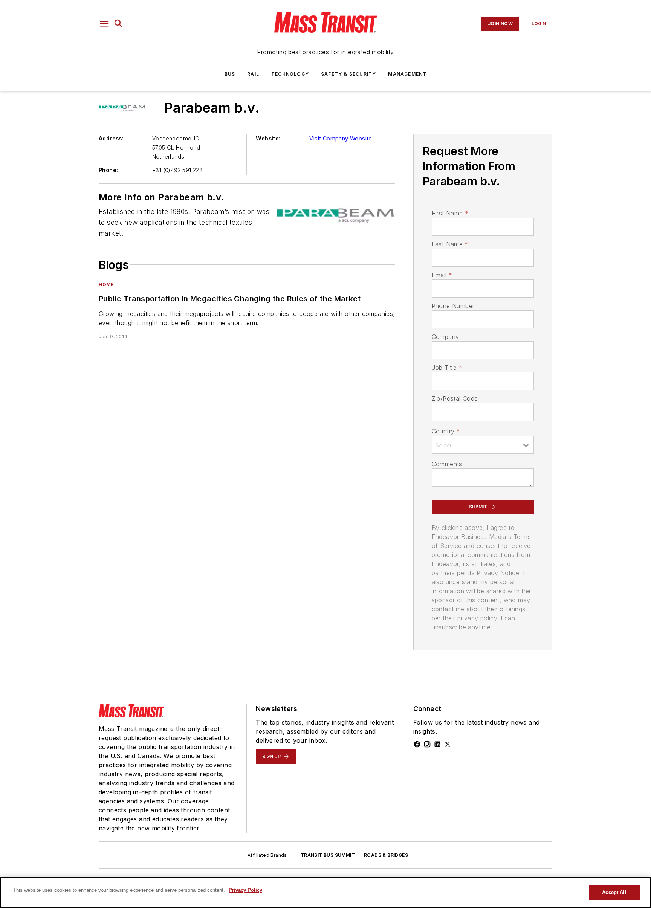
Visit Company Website (340, 138)
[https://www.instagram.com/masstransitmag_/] (427, 744)
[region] (325, 892)
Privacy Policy (245, 890)
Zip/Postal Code (455, 398)
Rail (253, 74)
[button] (104, 23)
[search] (118, 23)
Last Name (450, 244)
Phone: (108, 170)
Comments (447, 464)
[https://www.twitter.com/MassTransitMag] (447, 744)
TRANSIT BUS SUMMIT (328, 855)
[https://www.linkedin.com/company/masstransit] (437, 744)
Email (442, 275)
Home (106, 284)
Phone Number (453, 306)
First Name (450, 213)
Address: (111, 138)
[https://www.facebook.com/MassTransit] (417, 744)
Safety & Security (348, 74)
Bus (230, 74)
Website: (268, 138)
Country (446, 431)
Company (445, 336)
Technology (290, 74)
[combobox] (483, 445)
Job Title (447, 367)
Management (407, 74)
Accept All (614, 892)
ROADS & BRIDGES (386, 855)
